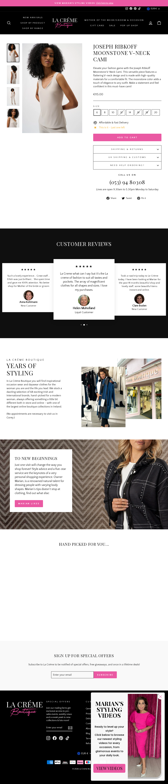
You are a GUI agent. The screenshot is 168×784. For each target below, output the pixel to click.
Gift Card (97, 25)
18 (147, 112)
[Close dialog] (160, 697)
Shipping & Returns (127, 149)
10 (113, 112)
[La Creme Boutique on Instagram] (48, 738)
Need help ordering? (127, 165)
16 (138, 112)
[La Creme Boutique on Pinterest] (61, 738)
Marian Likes (29, 503)
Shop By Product (33, 23)
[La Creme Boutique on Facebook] (55, 738)
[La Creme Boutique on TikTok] (67, 738)
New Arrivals (33, 17)
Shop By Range (32, 28)
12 (121, 112)
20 (155, 112)
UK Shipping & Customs (127, 157)
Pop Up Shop (129, 25)
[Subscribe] (70, 728)
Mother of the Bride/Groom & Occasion (114, 20)
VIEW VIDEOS (109, 768)
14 (130, 112)
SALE (112, 25)
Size (96, 106)
